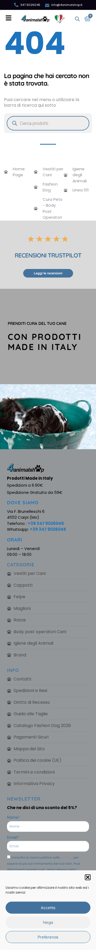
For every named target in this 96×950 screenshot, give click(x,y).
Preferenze (48, 937)
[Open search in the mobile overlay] (77, 19)
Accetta (48, 907)
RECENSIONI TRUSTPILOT (48, 255)
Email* (13, 837)
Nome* (13, 817)
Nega (48, 922)
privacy (67, 857)
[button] (87, 877)
